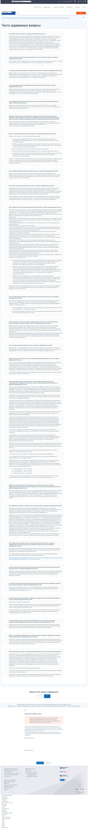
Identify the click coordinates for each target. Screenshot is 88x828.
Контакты (77, 7)
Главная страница (6, 18)
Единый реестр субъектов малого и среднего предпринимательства (40, 18)
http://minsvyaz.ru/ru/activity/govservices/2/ (19, 590)
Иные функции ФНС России (17, 18)
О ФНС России (37, 7)
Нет (40, 695)
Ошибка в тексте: (29, 750)
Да (47, 695)
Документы (69, 7)
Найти (81, 13)
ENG (84, 7)
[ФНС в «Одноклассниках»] (81, 1)
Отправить (40, 763)
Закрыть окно (5, 827)
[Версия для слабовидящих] (60, 1)
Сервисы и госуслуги (59, 7)
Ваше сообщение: (29, 738)
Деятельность (47, 7)
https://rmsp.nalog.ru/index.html (35, 334)
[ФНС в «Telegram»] (83, 1)
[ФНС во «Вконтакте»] (79, 1)
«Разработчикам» (25, 639)
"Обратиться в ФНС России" (37, 730)
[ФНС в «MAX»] (85, 1)
